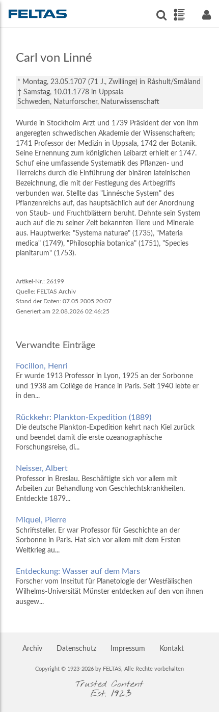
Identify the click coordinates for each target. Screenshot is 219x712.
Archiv (32, 648)
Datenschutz (76, 648)
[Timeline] (179, 15)
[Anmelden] (206, 15)
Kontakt (171, 648)
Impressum (128, 648)
